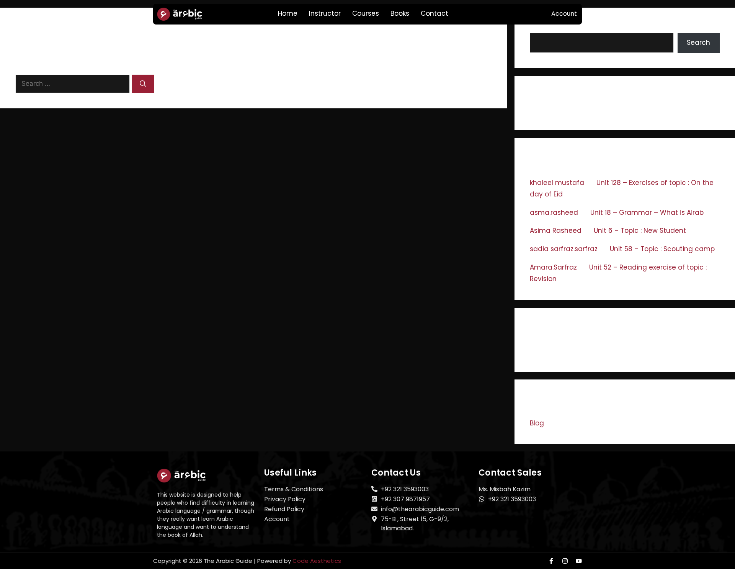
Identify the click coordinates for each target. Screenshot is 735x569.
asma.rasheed (554, 212)
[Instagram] (565, 561)
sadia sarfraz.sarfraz (564, 248)
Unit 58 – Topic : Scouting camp (662, 248)
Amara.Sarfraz (553, 267)
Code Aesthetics (316, 561)
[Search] (143, 84)
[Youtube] (579, 561)
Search (698, 42)
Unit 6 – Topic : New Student (640, 230)
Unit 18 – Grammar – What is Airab (647, 212)
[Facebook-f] (551, 561)
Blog (537, 423)
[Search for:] (73, 83)
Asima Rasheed (555, 230)
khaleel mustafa (557, 182)
